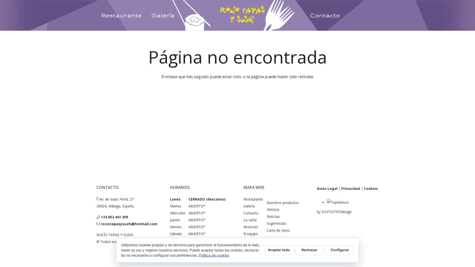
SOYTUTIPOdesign (337, 211)
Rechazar (309, 250)
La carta (250, 220)
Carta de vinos (278, 230)
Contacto (250, 213)
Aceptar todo (279, 250)
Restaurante (253, 199)
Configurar (340, 250)
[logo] (242, 15)
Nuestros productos (283, 202)
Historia (273, 209)
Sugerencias (276, 223)
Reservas (250, 226)
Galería (249, 206)
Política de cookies (214, 255)
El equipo (250, 233)
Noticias (273, 216)
